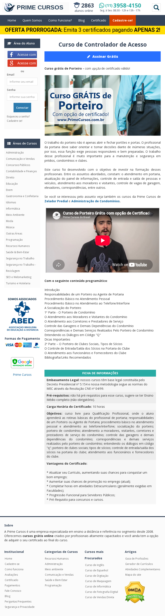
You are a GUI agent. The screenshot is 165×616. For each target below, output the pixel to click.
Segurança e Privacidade (20, 607)
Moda (9, 221)
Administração (15, 152)
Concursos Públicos (18, 165)
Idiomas (11, 202)
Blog (81, 20)
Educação (12, 184)
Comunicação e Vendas (20, 159)
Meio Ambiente (15, 215)
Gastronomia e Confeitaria (22, 196)
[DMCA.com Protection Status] (135, 592)
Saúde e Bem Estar (56, 580)
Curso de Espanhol (96, 570)
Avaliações (11, 574)
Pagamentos (12, 585)
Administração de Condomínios (95, 201)
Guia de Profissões (136, 558)
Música (10, 227)
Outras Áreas (14, 233)
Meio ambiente (54, 569)
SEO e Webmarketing (18, 277)
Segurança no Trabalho (20, 258)
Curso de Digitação (96, 576)
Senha (11, 90)
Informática (13, 208)
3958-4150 (123, 5)
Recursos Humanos (18, 246)
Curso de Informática (98, 586)
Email (10, 74)
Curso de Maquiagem (98, 581)
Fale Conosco (13, 591)
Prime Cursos (22, 375)
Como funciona (14, 569)
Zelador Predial (56, 201)
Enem (9, 190)
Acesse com (27, 54)
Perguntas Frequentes (18, 601)
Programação (14, 240)
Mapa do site (133, 574)
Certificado (98, 20)
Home (12, 20)
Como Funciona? (60, 20)
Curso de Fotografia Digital (101, 592)
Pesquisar (156, 7)
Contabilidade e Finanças (21, 171)
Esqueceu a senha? (18, 116)
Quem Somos (32, 20)
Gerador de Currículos (139, 564)
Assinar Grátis (105, 56)
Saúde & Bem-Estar (17, 252)
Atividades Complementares (142, 569)
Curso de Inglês (94, 565)
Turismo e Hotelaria (18, 283)
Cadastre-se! (123, 20)
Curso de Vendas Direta (99, 597)
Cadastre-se (12, 564)
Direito (10, 177)
